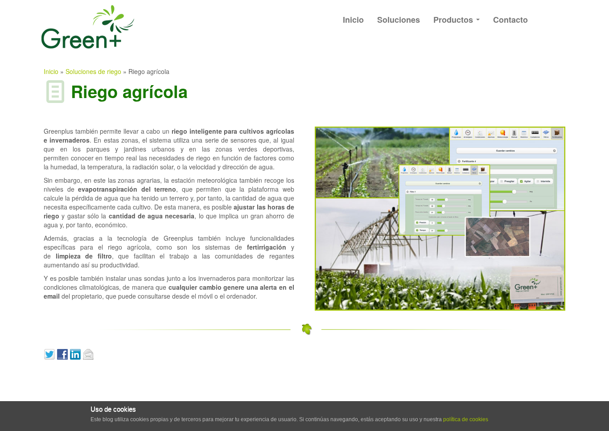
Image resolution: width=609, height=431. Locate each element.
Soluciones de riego (93, 71)
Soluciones (398, 19)
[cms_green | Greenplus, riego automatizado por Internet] (81, 26)
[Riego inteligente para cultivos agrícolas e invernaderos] (440, 217)
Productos (454, 19)
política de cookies (465, 419)
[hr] (304, 231)
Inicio (353, 19)
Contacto (510, 19)
